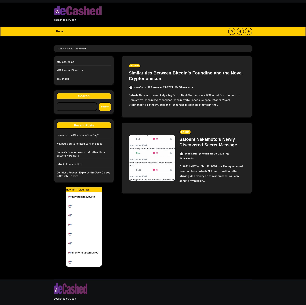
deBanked (63, 78)
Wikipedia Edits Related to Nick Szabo (79, 143)
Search (84, 96)
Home (60, 31)
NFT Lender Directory (70, 70)
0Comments (186, 87)
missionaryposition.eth (85, 252)
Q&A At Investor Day (69, 164)
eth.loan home (65, 61)
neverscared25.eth (83, 196)
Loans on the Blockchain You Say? (78, 135)
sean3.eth (140, 87)
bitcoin (134, 65)
